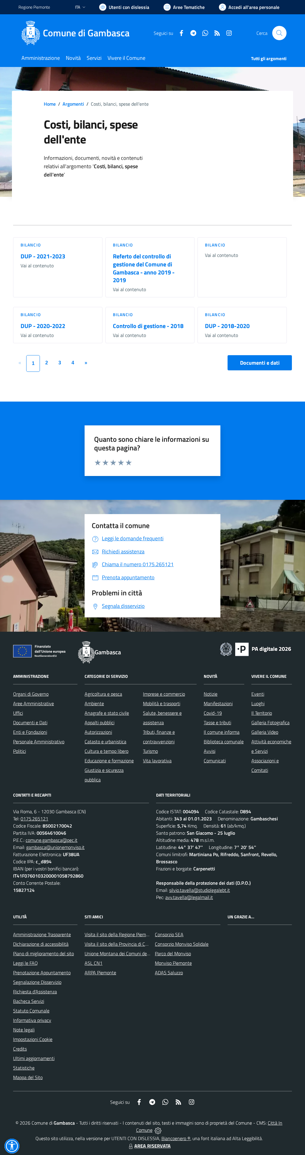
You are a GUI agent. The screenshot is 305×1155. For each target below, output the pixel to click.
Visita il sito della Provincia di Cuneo (120, 944)
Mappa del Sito (28, 1077)
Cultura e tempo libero (106, 751)
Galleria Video (264, 732)
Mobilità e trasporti (161, 703)
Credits (20, 1048)
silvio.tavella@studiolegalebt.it (199, 890)
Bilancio (31, 245)
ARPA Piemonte (100, 972)
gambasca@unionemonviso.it (55, 847)
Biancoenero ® (175, 1138)
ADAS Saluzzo (169, 972)
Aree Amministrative (33, 703)
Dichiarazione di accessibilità (41, 944)
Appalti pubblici (99, 722)
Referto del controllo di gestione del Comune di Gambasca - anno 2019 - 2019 (144, 268)
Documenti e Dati (30, 722)
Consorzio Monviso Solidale (181, 944)
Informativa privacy (32, 1020)
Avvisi (209, 751)
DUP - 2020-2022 (43, 325)
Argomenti (73, 103)
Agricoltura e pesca (103, 693)
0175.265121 (34, 818)
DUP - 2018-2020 (227, 325)
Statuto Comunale (31, 1010)
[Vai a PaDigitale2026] (255, 648)
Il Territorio (261, 713)
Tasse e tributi (217, 722)
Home (50, 103)
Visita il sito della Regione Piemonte (120, 934)
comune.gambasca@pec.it (51, 840)
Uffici (18, 713)
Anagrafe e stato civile (107, 713)
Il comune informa (221, 732)
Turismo (150, 751)
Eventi (257, 693)
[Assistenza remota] (158, 1130)
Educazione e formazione (109, 760)
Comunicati (215, 760)
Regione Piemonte (34, 7)
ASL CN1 (93, 963)
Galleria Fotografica (270, 722)
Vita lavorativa (157, 760)
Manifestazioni (218, 703)
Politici (19, 751)
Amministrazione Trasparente (42, 934)
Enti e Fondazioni (30, 732)
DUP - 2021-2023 (43, 256)
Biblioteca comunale (224, 741)
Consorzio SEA (169, 934)
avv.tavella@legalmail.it (189, 897)
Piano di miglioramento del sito (43, 953)
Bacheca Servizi (28, 1001)
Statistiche (24, 1067)
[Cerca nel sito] (279, 33)
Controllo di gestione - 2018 (148, 325)
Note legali (24, 1029)
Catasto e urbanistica (105, 741)
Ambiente (94, 703)
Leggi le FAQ (25, 963)
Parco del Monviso (173, 953)
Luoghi (257, 703)
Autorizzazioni (98, 732)
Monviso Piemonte (173, 963)
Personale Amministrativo (38, 741)
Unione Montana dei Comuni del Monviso (125, 953)
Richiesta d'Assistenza (35, 991)
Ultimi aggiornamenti (34, 1058)
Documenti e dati (260, 363)
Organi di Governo (31, 693)
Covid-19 (213, 713)
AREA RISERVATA (152, 1145)
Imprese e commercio (164, 693)
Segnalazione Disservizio (37, 982)
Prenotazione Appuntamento (42, 972)
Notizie (210, 693)
